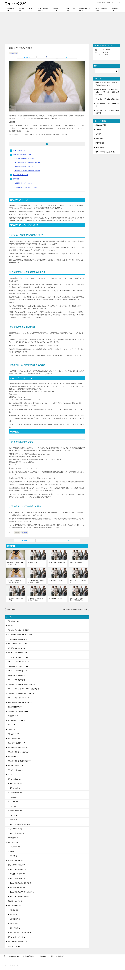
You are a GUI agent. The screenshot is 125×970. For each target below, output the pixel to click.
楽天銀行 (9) (13, 851)
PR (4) (10, 774)
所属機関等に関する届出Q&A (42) (18, 666)
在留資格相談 (13, 53)
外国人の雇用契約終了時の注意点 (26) (22, 892)
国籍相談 (98, 134)
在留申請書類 (21, 9)
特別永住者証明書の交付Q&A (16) (18, 752)
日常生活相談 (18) (15, 928)
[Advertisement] (62, 27)
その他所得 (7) (14, 806)
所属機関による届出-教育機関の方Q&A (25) (21, 684)
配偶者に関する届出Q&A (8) (16, 675)
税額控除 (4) (13, 820)
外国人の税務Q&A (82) (15, 779)
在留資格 (24, 532)
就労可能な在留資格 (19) (17, 887)
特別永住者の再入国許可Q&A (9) (18, 657)
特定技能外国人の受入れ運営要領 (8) (19, 630)
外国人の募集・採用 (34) (17, 878)
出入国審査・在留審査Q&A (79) (18, 747)
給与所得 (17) (14, 801)
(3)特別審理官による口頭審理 (23, 166)
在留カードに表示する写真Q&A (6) (19, 698)
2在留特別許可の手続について (22, 154)
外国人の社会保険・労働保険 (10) (20, 896)
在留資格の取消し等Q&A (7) (16, 720)
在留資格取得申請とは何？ (56, 598)
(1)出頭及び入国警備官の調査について (26, 158)
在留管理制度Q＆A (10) (15, 756)
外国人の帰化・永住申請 (84, 9)
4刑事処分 (16, 179)
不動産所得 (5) (14, 797)
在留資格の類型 (32, 562)
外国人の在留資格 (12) (17, 783)
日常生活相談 (100, 147)
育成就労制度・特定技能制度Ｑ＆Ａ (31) (20, 634)
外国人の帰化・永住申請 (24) (17, 937)
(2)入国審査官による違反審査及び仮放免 (27, 162)
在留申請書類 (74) (13, 838)
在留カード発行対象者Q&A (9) (17, 652)
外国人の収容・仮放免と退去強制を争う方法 (15, 563)
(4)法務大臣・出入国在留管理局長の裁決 (27, 171)
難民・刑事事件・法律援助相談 (105, 152)
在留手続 (17, 532)
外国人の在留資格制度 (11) (18, 869)
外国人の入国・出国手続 (55, 580)
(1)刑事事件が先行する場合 (23, 183)
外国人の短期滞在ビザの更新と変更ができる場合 (36, 581)
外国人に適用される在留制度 (57, 562)
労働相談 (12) (14, 910)
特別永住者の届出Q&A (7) (16, 770)
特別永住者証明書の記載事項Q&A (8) (19, 761)
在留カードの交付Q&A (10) (16, 680)
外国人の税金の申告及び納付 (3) (20, 824)
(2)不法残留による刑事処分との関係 (25, 187)
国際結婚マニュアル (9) (15, 901)
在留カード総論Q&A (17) (15, 765)
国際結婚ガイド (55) (14, 946)
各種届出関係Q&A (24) (15, 707)
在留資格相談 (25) (15, 919)
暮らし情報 (31, 9)
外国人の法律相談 (71, 9)
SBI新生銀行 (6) (15, 847)
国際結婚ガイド (115, 9)
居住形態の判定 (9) (16, 792)
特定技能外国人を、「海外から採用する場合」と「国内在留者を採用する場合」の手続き (107, 92)
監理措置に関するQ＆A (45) (16, 648)
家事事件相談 (100, 143)
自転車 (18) (13, 856)
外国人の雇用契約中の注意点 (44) (20, 883)
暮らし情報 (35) (13, 842)
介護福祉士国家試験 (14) (15, 860)
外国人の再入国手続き (76, 562)
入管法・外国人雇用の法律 (101, 9)
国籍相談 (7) (13, 914)
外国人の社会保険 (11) (17, 833)
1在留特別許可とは (19, 150)
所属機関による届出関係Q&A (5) (18, 711)
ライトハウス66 (15, 3)
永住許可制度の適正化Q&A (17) (18, 639)
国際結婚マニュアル (57, 9)
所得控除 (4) (13, 815)
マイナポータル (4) (14, 738)
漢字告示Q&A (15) (13, 734)
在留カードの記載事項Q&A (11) (18, 671)
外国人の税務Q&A (10, 9)
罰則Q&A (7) (12, 725)
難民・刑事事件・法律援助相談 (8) (21, 932)
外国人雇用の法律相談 (43, 9)
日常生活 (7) (12, 729)
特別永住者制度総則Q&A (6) (16, 743)
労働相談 (98, 129)
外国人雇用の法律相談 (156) (17, 865)
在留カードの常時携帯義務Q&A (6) (19, 662)
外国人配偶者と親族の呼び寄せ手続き (15, 599)
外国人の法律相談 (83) (15, 905)
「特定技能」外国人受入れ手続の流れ (107, 99)
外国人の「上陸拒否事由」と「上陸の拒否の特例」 (15, 581)
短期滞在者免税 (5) (16, 810)
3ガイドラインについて (20, 175)
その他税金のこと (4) (16, 829)
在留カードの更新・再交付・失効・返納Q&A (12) (23, 689)
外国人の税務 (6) (15, 788)
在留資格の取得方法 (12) (17, 874)
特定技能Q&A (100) (14, 621)
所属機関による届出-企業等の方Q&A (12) (21, 693)
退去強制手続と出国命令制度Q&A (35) (20, 702)
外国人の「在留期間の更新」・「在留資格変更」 (76, 599)
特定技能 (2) (12, 625)
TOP (12, 956)
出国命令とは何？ (12, 609)
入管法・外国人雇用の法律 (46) (18, 941)
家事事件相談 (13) (15, 923)
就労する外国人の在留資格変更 (78, 581)
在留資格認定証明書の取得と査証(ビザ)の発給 (36, 599)
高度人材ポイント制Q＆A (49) (17, 643)
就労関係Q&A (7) (13, 716)
